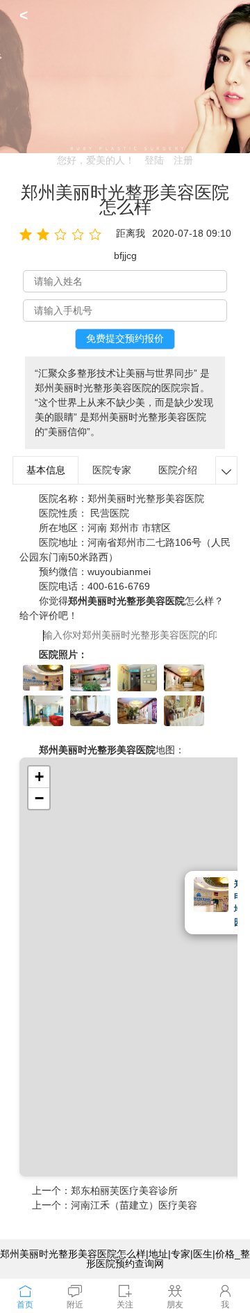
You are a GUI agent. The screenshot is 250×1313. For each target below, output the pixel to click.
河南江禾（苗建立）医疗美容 (134, 1205)
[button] (38, 777)
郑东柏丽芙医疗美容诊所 (124, 1190)
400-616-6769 (119, 586)
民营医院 (109, 513)
